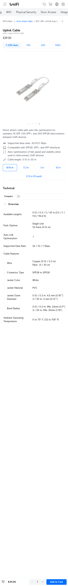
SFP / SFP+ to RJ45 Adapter (47, 21)
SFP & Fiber (7, 21)
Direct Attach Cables (25, 21)
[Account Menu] (63, 4)
